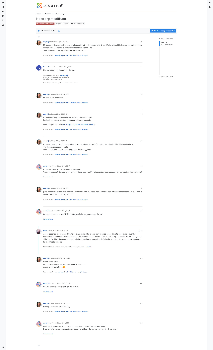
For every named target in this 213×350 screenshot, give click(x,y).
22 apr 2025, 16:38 (62, 94)
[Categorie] (3, 2)
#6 (141, 166)
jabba (45, 230)
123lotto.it (72, 55)
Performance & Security (46, 24)
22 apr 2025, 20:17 (63, 166)
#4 (141, 114)
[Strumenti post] (141, 60)
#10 (141, 258)
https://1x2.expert (82, 55)
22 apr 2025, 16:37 (65, 67)
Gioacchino (47, 67)
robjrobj (46, 42)
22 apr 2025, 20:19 (62, 188)
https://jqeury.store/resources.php (77, 124)
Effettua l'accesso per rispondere (163, 31)
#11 (141, 283)
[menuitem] (210, 2)
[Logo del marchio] (50, 5)
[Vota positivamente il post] (128, 60)
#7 (141, 188)
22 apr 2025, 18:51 (62, 114)
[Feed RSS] (59, 31)
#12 (141, 303)
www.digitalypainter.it (61, 55)
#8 (141, 211)
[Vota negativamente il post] (136, 60)
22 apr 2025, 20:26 (61, 230)
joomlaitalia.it (64, 75)
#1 (141, 42)
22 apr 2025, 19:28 (62, 141)
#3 (141, 94)
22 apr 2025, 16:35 (62, 42)
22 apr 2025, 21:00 (62, 303)
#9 (141, 230)
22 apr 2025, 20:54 (63, 258)
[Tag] (3, 11)
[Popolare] (3, 16)
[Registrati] (210, 7)
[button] (3, 347)
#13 (141, 323)
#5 (141, 141)
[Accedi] (210, 2)
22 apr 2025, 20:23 (63, 211)
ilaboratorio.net (48, 177)
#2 (141, 67)
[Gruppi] (3, 25)
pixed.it (89, 247)
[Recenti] (3, 7)
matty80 (46, 166)
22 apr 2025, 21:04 (63, 323)
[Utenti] (3, 20)
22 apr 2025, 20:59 (63, 283)
